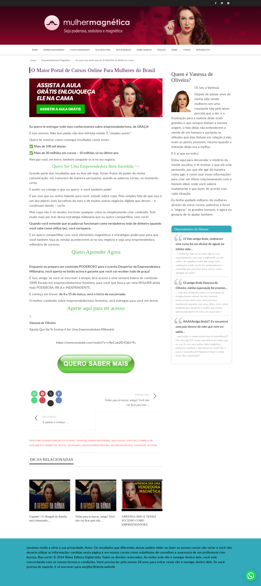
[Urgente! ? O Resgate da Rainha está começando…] (49, 495)
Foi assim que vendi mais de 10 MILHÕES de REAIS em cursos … (106, 60)
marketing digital (56, 445)
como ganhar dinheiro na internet (55, 440)
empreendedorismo (99, 440)
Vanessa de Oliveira (145, 445)
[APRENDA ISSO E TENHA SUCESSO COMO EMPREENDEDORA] (142, 495)
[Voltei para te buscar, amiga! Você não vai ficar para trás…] (95, 495)
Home (33, 60)
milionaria (74, 445)
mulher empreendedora (96, 445)
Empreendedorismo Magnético (55, 60)
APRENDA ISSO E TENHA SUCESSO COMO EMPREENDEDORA (139, 520)
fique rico (132, 440)
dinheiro (82, 440)
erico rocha (118, 440)
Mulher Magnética (122, 445)
